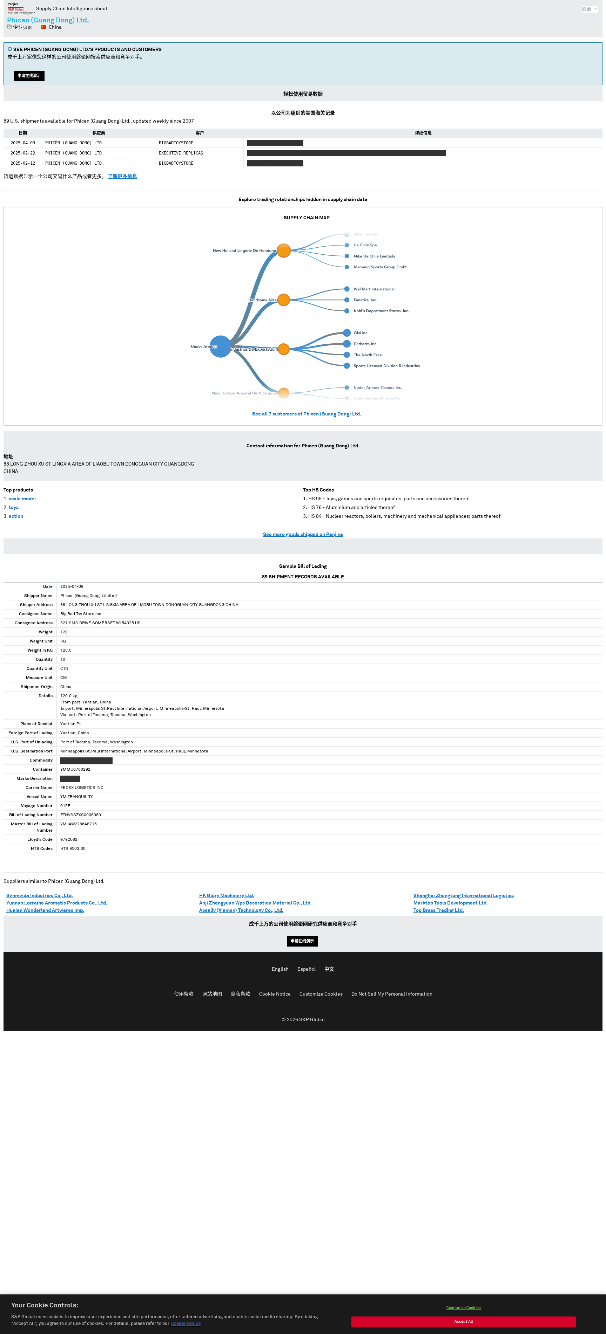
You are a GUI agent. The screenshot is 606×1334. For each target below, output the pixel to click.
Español (306, 969)
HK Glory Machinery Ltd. (226, 895)
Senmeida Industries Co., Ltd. (39, 895)
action (16, 516)
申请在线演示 (29, 76)
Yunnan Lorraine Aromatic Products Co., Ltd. (56, 903)
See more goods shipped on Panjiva (303, 534)
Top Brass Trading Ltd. (438, 910)
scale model (22, 498)
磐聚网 (21, 8)
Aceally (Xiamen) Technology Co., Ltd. (241, 910)
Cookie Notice (275, 994)
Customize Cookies (321, 994)
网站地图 (212, 994)
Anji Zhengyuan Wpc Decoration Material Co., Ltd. (255, 903)
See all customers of (306, 414)
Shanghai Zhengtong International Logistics (463, 895)
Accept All (463, 1321)
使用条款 (184, 994)
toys (14, 507)
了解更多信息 (122, 176)
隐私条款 (240, 994)
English (280, 969)
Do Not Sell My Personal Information (391, 994)
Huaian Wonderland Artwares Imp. (45, 910)
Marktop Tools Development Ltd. (450, 903)
